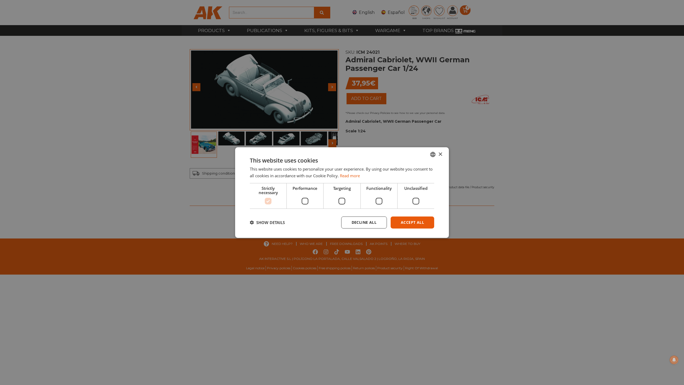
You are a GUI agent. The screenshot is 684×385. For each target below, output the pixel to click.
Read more (350, 175)
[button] (267, 222)
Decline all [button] (364, 222)
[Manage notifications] (674, 360)
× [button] (440, 154)
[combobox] (433, 154)
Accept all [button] (412, 222)
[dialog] (342, 192)
